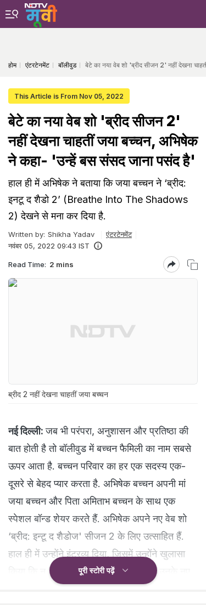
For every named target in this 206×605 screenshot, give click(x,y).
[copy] (192, 264)
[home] (41, 13)
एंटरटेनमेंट (119, 234)
